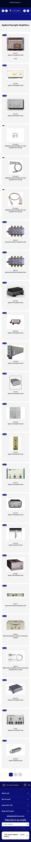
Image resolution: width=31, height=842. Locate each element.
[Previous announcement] (3, 4)
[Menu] (3, 11)
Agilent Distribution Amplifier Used (15, 242)
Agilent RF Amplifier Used (15, 115)
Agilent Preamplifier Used (15, 55)
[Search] (6, 11)
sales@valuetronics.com (15, 816)
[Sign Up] (27, 824)
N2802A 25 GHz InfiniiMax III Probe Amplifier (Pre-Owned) (15, 178)
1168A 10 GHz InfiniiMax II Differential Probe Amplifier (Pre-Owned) (15, 668)
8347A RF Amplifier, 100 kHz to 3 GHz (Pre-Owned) (15, 636)
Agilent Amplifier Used (15, 545)
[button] (28, 11)
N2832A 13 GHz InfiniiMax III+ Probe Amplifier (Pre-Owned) (15, 146)
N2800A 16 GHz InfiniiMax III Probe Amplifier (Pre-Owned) (15, 210)
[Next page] (20, 774)
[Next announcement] (28, 4)
